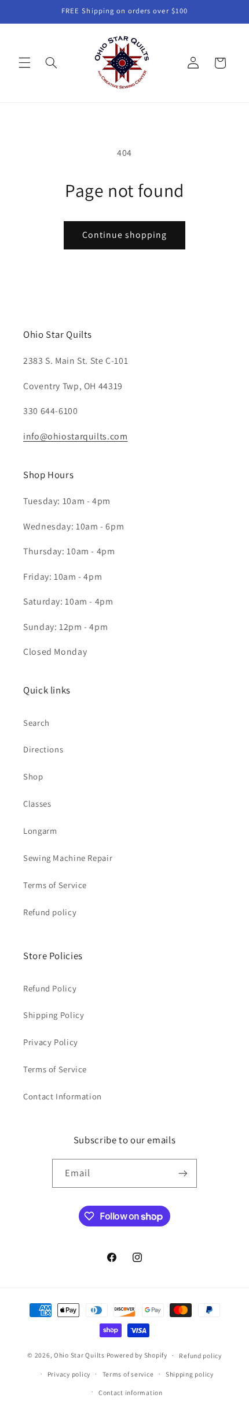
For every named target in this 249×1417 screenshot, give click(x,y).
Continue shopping (124, 235)
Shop (33, 776)
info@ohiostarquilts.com (75, 436)
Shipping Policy (53, 1014)
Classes (37, 803)
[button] (24, 63)
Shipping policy (190, 1374)
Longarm (40, 830)
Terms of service (128, 1374)
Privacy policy (68, 1374)
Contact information (130, 1392)
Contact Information (62, 1096)
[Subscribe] (183, 1173)
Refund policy (49, 912)
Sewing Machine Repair (67, 857)
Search (36, 722)
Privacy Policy (50, 1041)
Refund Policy (49, 988)
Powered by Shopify (137, 1355)
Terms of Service (55, 884)
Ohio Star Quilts (79, 1355)
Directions (43, 749)
